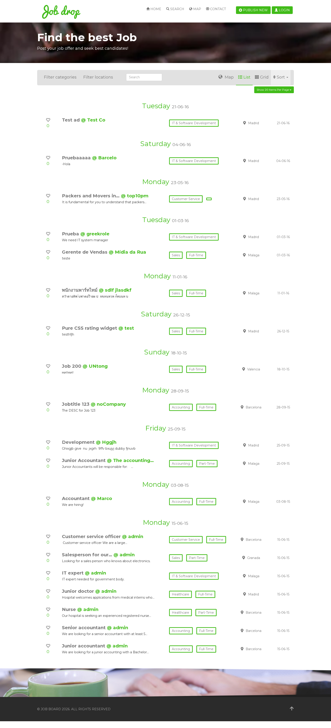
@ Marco (101, 498)
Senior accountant (84, 627)
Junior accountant (84, 646)
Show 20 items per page (273, 89)
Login (284, 10)
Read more (262, 123)
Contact (217, 9)
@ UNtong (95, 366)
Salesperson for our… (87, 554)
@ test (126, 328)
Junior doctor (78, 591)
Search (176, 9)
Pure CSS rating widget (90, 328)
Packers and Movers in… (91, 195)
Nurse (69, 609)
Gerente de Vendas (85, 252)
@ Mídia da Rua (127, 252)
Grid (264, 77)
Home (155, 9)
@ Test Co (93, 120)
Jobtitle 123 (76, 404)
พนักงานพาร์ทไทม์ (80, 290)
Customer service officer (92, 536)
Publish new (255, 10)
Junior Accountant (84, 460)
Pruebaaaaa (77, 157)
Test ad (71, 120)
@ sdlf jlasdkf (115, 290)
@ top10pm (134, 195)
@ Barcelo (104, 157)
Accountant (76, 498)
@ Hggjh (106, 442)
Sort (281, 77)
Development (79, 442)
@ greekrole (94, 234)
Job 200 (72, 366)
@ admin (132, 536)
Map (196, 9)
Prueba (71, 234)
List (246, 77)
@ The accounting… (130, 460)
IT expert (73, 573)
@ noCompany (108, 404)
